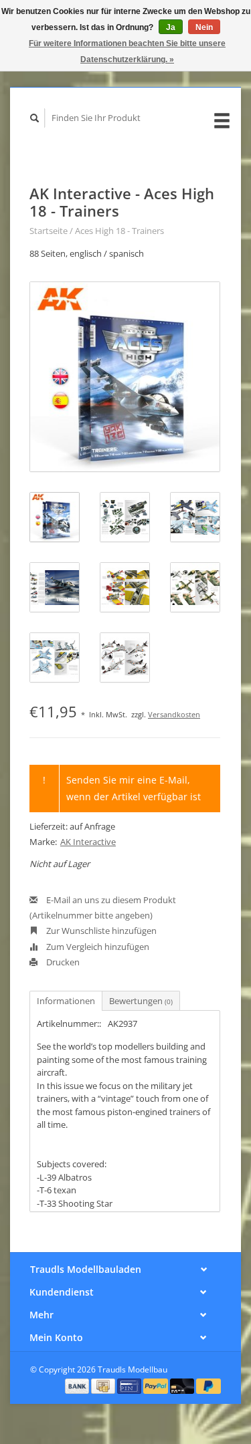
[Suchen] (35, 118)
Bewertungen (141, 1001)
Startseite (48, 231)
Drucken (62, 962)
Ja (170, 27)
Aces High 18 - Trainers (119, 231)
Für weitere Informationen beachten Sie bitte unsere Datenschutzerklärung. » (127, 51)
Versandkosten (174, 714)
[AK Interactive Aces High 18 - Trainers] (125, 376)
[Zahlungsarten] (78, 1385)
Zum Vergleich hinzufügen (96, 947)
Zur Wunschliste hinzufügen (100, 931)
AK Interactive (88, 842)
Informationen (66, 1001)
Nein (204, 27)
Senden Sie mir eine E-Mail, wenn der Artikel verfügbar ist (133, 788)
